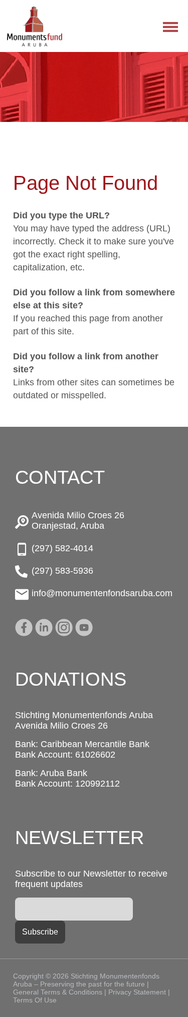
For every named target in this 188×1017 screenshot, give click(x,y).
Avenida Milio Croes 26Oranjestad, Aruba (78, 520)
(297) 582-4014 (62, 548)
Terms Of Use (35, 1000)
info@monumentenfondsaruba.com (102, 593)
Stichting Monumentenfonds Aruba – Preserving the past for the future (34, 26)
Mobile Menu (170, 27)
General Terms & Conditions (57, 992)
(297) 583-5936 (62, 571)
